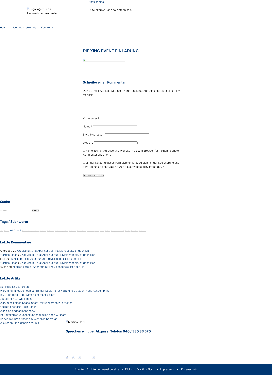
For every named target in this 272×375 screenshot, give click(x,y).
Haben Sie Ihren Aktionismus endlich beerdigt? (29, 319)
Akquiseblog (96, 2)
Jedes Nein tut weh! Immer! (17, 298)
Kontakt (45, 27)
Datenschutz (189, 369)
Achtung (65, 231)
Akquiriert (107, 231)
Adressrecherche (81, 231)
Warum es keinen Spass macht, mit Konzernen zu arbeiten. (36, 302)
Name (87, 126)
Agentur (102, 231)
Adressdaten (90, 231)
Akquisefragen (72, 231)
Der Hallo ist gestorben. (14, 286)
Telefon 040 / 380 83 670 (130, 331)
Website (88, 142)
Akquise (15, 230)
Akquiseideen (50, 231)
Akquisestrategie (119, 231)
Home (3, 27)
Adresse (96, 231)
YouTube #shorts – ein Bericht (19, 306)
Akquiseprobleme (27, 231)
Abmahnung (35, 231)
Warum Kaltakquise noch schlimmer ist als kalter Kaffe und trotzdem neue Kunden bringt (55, 290)
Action (1, 231)
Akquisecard (43, 231)
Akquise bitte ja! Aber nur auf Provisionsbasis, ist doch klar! (54, 250)
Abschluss (127, 231)
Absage (113, 231)
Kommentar (91, 118)
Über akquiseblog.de (24, 27)
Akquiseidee (134, 231)
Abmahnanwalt (142, 231)
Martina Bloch (8, 254)
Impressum (167, 369)
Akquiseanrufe (59, 231)
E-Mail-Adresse (94, 134)
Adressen (6, 231)
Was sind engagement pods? (18, 311)
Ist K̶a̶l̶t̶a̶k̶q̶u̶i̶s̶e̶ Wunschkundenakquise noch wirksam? (33, 315)
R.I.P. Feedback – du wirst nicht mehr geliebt (27, 294)
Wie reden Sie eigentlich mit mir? (20, 323)
